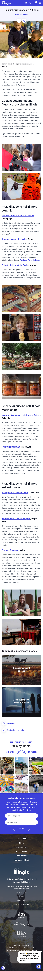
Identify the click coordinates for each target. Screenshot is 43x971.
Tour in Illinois (21, 851)
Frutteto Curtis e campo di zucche (18, 215)
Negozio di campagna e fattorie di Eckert (21, 415)
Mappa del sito (21, 900)
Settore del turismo (21, 847)
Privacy (21, 896)
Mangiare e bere (21, 14)
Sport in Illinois (21, 856)
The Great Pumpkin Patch (30, 260)
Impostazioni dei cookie (21, 904)
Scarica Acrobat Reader (21, 945)
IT (26, 3)
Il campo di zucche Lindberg (15, 492)
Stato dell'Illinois (21, 892)
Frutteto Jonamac (10, 550)
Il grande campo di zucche (14, 239)
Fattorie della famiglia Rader (15, 265)
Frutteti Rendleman (11, 447)
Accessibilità (21, 839)
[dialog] (3, 968)
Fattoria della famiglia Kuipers (16, 518)
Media (21, 843)
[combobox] (26, 3)
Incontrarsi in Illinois (22, 860)
